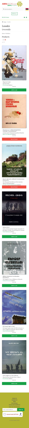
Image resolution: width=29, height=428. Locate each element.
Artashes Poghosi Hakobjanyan (10, 184)
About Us (14, 398)
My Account (14, 403)
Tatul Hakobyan (6, 231)
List (3, 40)
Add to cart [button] (14, 90)
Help (14, 401)
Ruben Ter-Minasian (7, 134)
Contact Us (14, 400)
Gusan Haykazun (6, 331)
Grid (5, 40)
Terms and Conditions (14, 404)
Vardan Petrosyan (7, 280)
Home (5, 22)
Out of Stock (14, 139)
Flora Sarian (5, 85)
